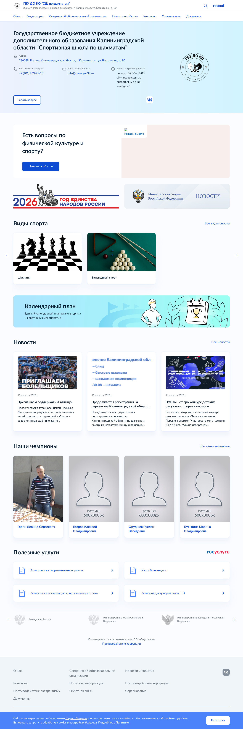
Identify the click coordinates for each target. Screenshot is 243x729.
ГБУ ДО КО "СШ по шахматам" (46, 3)
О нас (17, 16)
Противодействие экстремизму (36, 691)
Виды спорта (35, 16)
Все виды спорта (217, 223)
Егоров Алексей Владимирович (85, 529)
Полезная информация (86, 683)
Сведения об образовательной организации (78, 16)
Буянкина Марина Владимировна (197, 529)
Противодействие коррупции (121, 643)
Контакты (149, 16)
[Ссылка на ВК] (150, 100)
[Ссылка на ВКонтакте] (226, 672)
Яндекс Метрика (76, 718)
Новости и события (125, 16)
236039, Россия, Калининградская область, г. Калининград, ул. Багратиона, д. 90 (72, 60)
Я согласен (218, 720)
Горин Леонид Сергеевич (36, 527)
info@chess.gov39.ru (81, 73)
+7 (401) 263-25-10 (31, 73)
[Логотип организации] (16, 5)
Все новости (220, 342)
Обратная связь (81, 691)
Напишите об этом (41, 166)
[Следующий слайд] (235, 619)
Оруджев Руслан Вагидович (141, 529)
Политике (122, 722)
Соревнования (171, 16)
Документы (194, 16)
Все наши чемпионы (214, 446)
